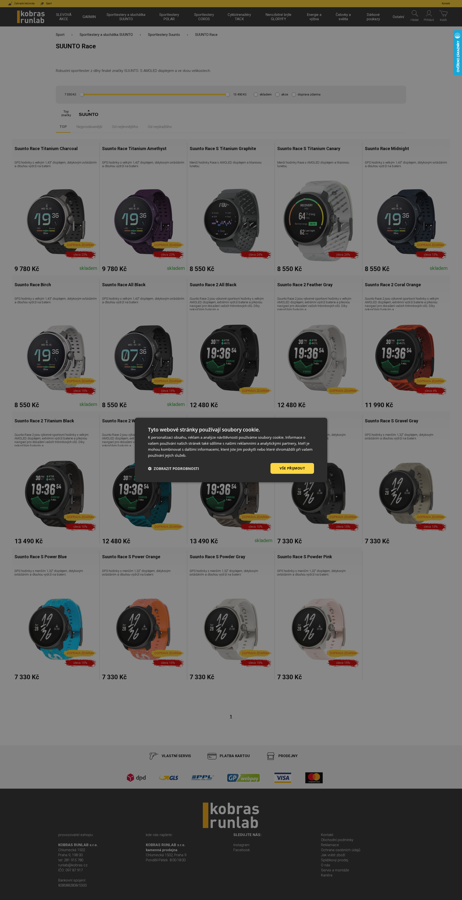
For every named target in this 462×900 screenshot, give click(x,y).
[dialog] (231, 450)
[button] (173, 468)
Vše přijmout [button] (292, 468)
